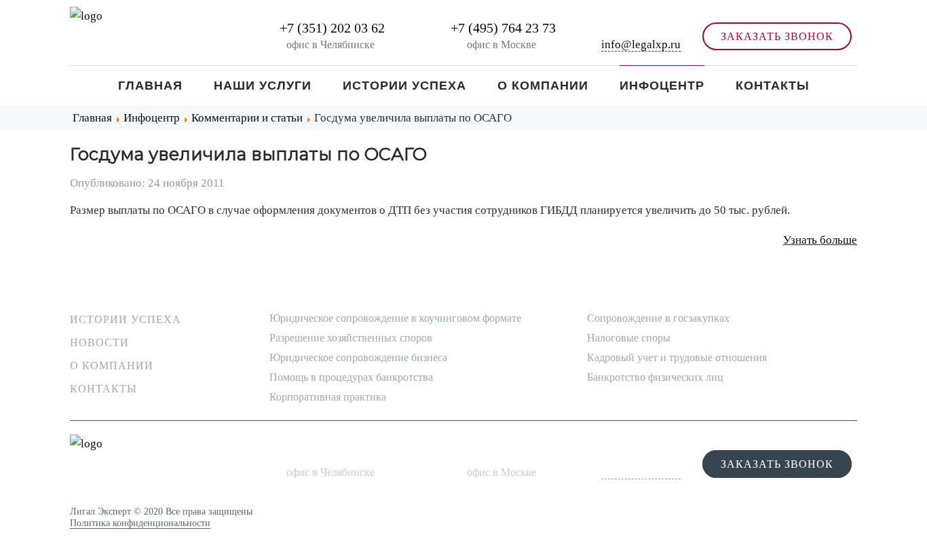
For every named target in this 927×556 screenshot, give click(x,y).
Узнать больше (820, 240)
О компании (542, 85)
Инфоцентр (662, 85)
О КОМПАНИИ (111, 365)
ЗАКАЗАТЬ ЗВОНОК (777, 36)
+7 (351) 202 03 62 (330, 27)
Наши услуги (262, 85)
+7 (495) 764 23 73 (501, 27)
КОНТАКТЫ (103, 388)
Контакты (773, 85)
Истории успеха (404, 85)
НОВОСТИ (99, 342)
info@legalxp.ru (641, 44)
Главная (150, 85)
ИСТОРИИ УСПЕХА (125, 319)
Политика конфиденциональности (140, 523)
